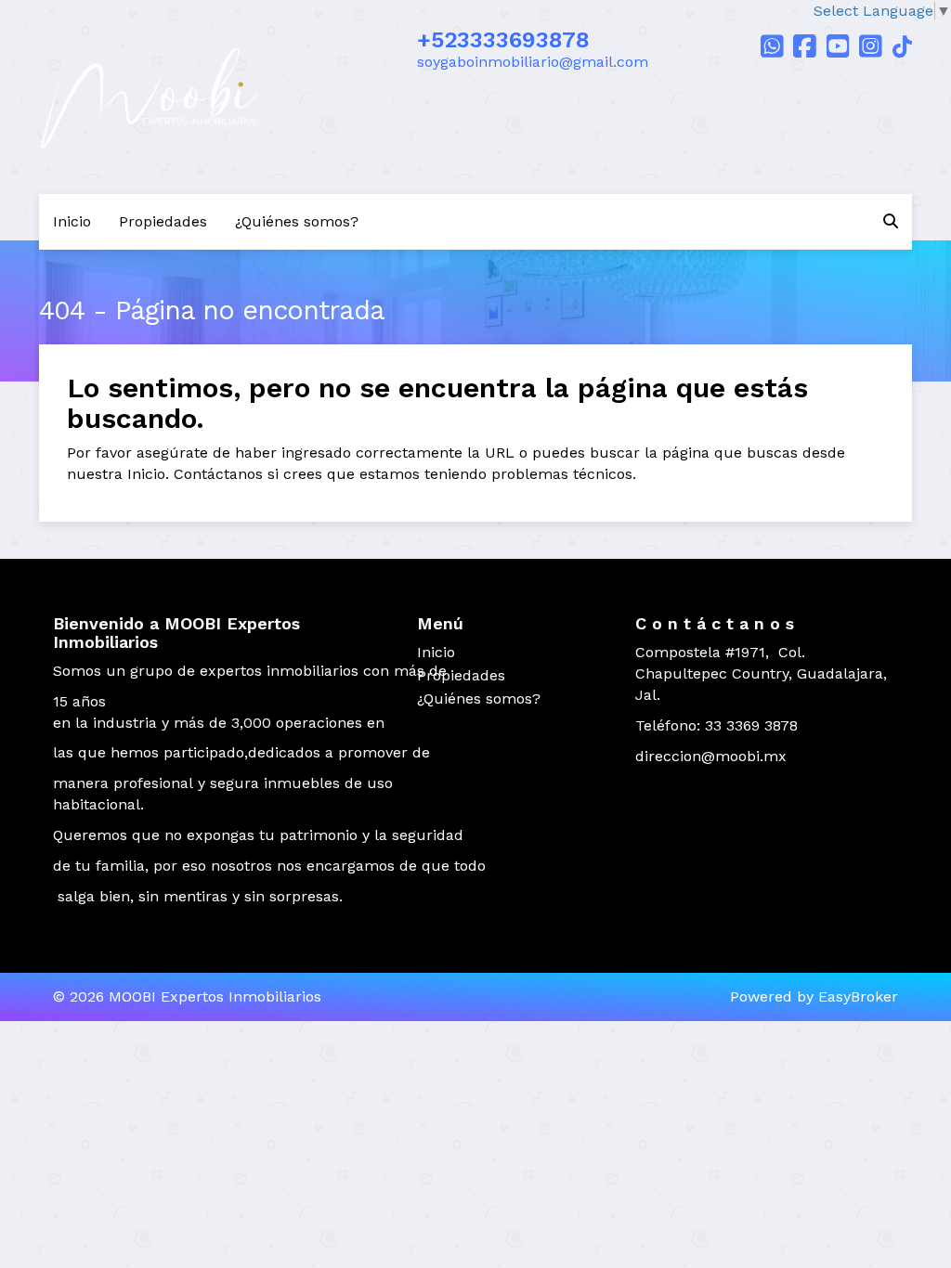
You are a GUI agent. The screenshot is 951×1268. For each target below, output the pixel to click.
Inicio (72, 221)
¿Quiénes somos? (296, 221)
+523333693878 (503, 40)
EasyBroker (858, 996)
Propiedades (163, 221)
